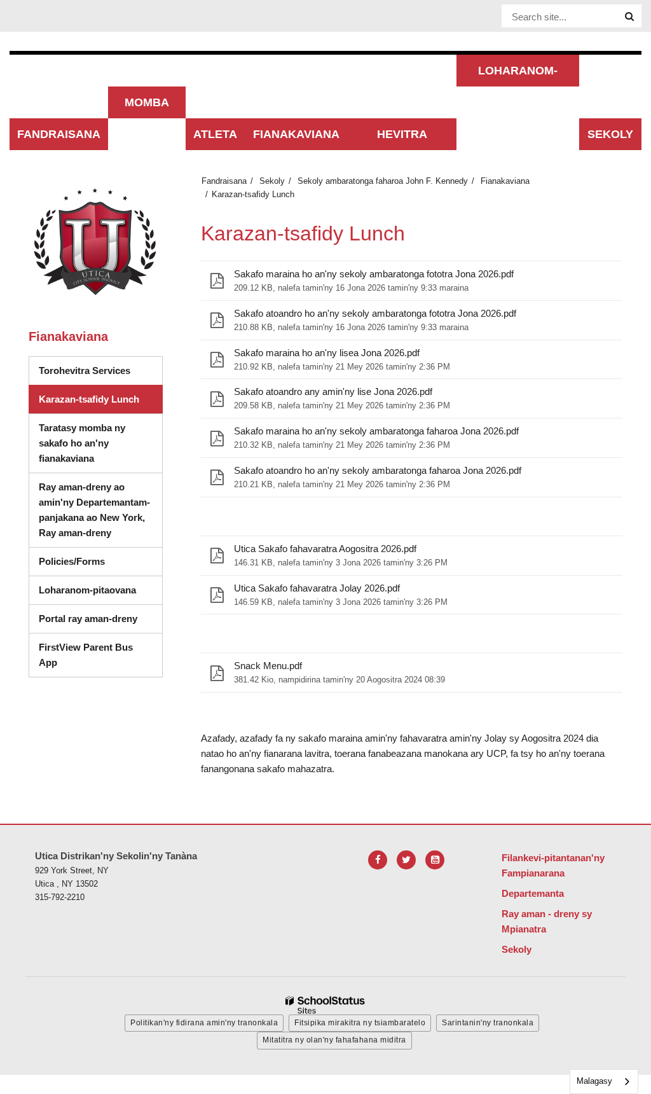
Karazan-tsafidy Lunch (89, 399)
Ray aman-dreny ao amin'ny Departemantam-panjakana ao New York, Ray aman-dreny (100, 514)
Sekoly (272, 181)
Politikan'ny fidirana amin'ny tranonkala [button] (204, 1022)
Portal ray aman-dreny (88, 618)
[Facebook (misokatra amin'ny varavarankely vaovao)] (377, 859)
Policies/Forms (72, 561)
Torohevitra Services (84, 370)
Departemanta (533, 893)
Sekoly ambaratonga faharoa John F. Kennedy (383, 181)
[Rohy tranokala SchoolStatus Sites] (325, 1005)
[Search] (629, 16)
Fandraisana (224, 181)
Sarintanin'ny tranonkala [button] (487, 1022)
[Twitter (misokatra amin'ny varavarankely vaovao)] (406, 859)
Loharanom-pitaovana (87, 590)
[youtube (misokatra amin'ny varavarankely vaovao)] (434, 859)
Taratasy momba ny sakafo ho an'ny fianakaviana (82, 443)
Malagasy (594, 1081)
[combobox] (604, 1081)
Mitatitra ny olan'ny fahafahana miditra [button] (334, 1039)
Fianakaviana (505, 181)
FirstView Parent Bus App (86, 655)
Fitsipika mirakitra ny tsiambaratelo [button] (359, 1022)
